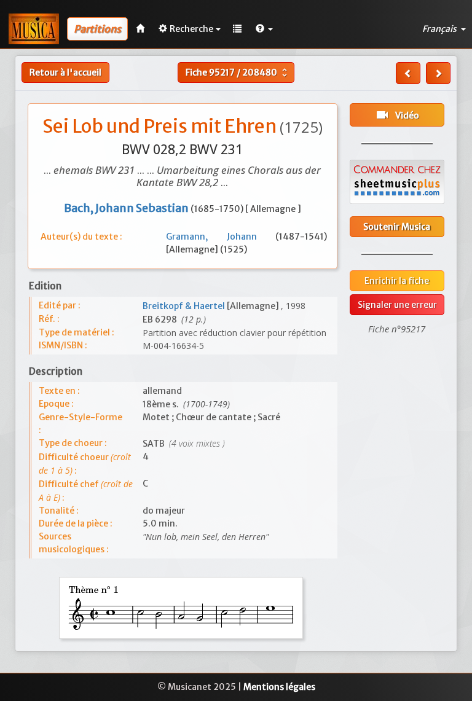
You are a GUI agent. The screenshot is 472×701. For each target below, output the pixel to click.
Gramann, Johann (221, 236)
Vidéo (397, 115)
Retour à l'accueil (65, 72)
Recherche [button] (191, 28)
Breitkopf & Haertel (185, 305)
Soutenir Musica (396, 226)
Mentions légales (279, 686)
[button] (264, 29)
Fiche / (238, 72)
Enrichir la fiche (396, 280)
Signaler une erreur (397, 304)
